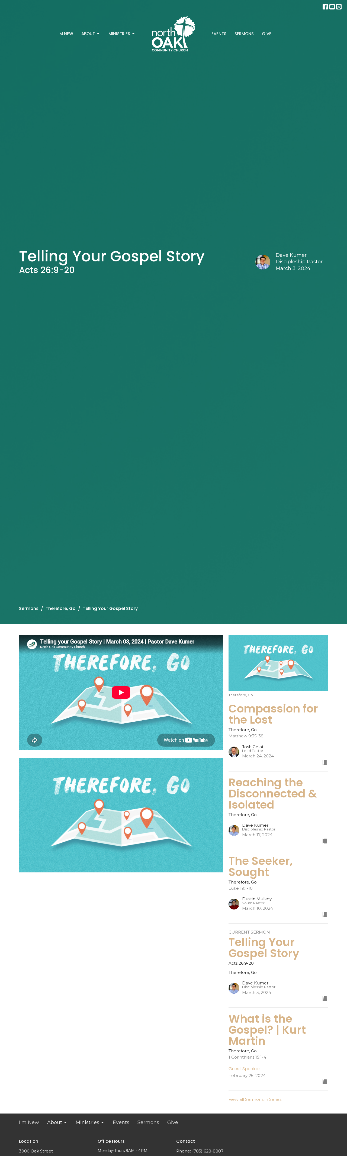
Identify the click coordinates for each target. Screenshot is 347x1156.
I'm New (65, 34)
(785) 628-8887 (207, 1151)
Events (218, 34)
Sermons (244, 34)
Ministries (119, 34)
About (88, 34)
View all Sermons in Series (255, 1099)
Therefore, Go (61, 608)
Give (266, 34)
